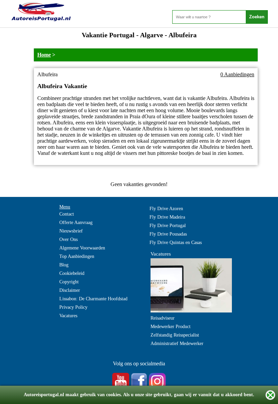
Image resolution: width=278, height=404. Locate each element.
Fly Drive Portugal (168, 225)
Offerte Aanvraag (76, 222)
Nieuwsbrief (71, 231)
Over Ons (68, 239)
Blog (63, 264)
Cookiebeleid (71, 273)
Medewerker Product (171, 326)
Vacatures (68, 315)
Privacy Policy (73, 307)
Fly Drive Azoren (166, 208)
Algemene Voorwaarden (82, 247)
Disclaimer (69, 290)
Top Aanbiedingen (76, 256)
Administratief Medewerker (177, 343)
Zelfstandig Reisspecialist (175, 335)
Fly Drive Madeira (167, 217)
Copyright (69, 281)
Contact (66, 214)
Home (44, 55)
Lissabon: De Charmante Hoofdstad (93, 298)
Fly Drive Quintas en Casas (176, 242)
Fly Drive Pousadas (168, 234)
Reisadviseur (163, 318)
